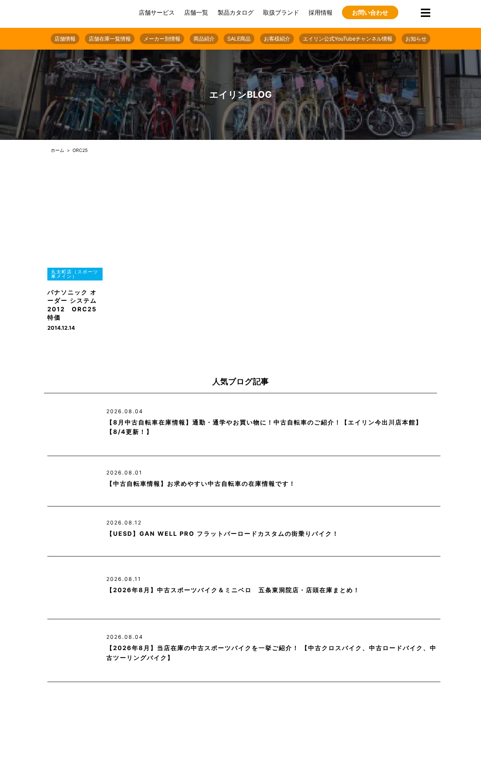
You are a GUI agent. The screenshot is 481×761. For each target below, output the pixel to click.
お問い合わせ (370, 12)
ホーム (57, 150)
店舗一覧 (196, 12)
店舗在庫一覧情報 (110, 38)
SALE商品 (239, 38)
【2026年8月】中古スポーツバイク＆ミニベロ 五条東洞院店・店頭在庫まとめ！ (233, 590)
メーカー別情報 (162, 38)
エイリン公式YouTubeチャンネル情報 (347, 38)
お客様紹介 (277, 38)
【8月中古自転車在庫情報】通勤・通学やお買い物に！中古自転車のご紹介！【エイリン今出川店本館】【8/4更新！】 (264, 427)
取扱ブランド (281, 12)
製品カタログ (236, 12)
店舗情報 (65, 38)
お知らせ (416, 38)
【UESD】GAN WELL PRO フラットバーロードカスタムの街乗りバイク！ (222, 533)
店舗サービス (157, 12)
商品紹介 (204, 38)
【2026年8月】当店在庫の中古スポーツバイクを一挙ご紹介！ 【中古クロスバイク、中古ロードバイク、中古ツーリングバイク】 (271, 652)
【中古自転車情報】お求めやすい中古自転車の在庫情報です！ (201, 483)
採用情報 (321, 12)
